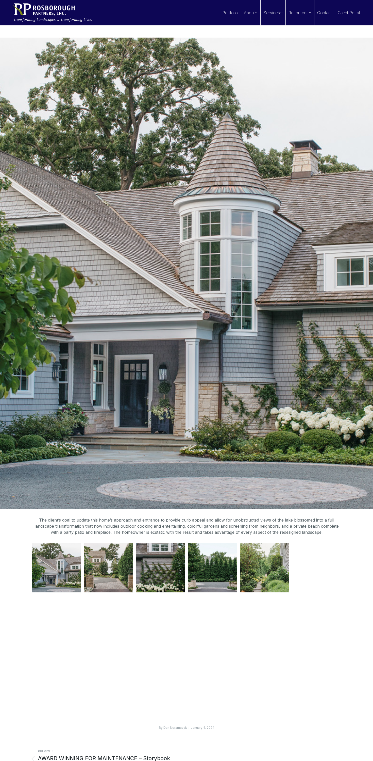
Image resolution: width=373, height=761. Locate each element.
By (173, 728)
